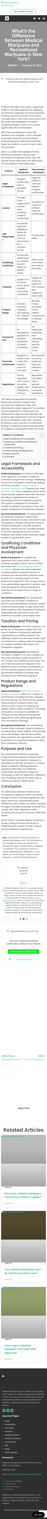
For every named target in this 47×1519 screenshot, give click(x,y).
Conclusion (9, 457)
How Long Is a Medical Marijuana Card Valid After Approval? (20, 1349)
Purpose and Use (11, 453)
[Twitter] (39, 18)
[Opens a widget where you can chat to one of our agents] (38, 1515)
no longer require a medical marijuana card (20, 487)
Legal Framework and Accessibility (19, 439)
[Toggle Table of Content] (40, 435)
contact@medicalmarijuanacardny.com (24, 1474)
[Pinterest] (44, 18)
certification (9, 491)
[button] (7, 18)
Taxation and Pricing (13, 447)
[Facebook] (34, 18)
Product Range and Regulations (18, 450)
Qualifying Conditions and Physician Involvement (20, 443)
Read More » (9, 1203)
